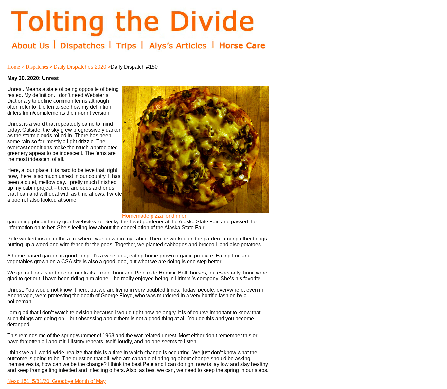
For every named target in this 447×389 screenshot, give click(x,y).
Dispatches (37, 67)
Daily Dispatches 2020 (80, 67)
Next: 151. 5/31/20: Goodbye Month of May (56, 381)
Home (13, 67)
